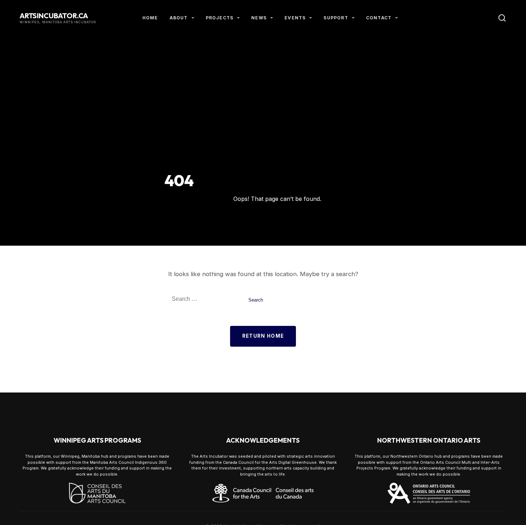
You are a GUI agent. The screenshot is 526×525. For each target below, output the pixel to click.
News (259, 17)
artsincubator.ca (54, 15)
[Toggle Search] (502, 18)
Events (295, 17)
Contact (378, 17)
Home (150, 17)
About (179, 17)
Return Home (263, 336)
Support (335, 17)
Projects (220, 17)
